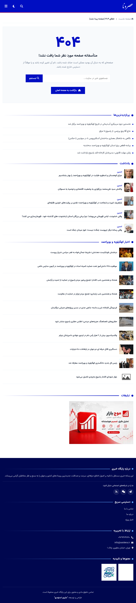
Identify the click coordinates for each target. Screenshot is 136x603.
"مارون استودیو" (61, 597)
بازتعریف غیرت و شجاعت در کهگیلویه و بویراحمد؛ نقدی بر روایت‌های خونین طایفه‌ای (84, 203)
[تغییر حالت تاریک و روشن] (13, 6)
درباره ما (129, 514)
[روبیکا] (123, 492)
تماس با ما (128, 509)
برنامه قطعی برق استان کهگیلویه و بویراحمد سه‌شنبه (107, 145)
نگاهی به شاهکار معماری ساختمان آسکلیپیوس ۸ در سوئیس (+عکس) (99, 138)
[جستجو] (21, 6)
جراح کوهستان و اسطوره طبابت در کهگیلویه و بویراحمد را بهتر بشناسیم (90, 175)
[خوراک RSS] (116, 492)
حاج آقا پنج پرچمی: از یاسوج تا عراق (115, 131)
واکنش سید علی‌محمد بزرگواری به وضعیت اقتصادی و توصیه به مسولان (90, 189)
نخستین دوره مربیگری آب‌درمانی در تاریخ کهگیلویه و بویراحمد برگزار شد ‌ (99, 124)
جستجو (33, 78)
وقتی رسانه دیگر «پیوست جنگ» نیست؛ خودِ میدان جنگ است (94, 230)
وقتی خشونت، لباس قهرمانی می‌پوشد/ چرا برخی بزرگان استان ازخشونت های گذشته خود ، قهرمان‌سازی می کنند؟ (71, 216)
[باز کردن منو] (6, 6)
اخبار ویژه (129, 520)
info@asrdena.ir (122, 542)
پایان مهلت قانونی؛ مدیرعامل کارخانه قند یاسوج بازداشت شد (104, 153)
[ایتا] (130, 492)
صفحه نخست (124, 19)
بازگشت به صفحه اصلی (66, 90)
